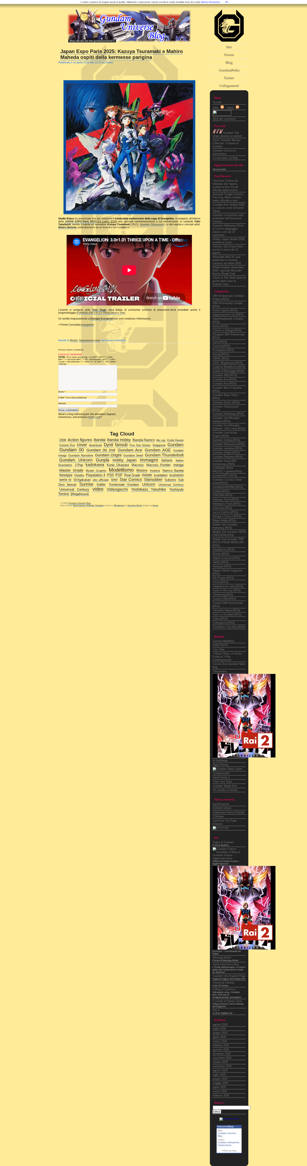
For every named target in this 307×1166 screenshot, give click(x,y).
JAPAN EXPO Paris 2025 (80, 221)
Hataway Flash (222, 499)
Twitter (229, 78)
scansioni (176, 475)
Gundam (222, 1142)
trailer (101, 484)
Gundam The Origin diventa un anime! (227, 134)
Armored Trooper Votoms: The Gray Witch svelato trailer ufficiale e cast (228, 197)
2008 (62, 440)
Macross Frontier (158, 465)
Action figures (221, 310)
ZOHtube (218, 816)
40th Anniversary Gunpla (227, 303)
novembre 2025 (222, 1057)
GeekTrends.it (221, 777)
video (98, 489)
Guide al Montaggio (224, 371)
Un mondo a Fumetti (225, 790)
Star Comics (131, 479)
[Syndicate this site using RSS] (222, 107)
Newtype (218, 566)
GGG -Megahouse (224, 362)
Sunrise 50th (220, 598)
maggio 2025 (220, 1083)
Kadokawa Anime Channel (228, 812)
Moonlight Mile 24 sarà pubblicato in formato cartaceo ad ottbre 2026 (226, 260)
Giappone (159, 445)
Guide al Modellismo (225, 366)
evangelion (87, 324)
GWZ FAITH (220, 645)
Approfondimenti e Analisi (228, 318)
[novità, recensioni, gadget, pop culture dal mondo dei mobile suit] (227, 768)
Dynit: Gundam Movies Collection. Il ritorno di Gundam (226, 143)
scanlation (160, 475)
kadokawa (95, 464)
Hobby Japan (124, 460)
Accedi (217, 102)
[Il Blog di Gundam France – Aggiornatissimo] (229, 858)
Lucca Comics (221, 512)
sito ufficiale (101, 479)
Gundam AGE (158, 450)
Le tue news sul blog (225, 157)
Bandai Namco (144, 440)
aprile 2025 (219, 1087)
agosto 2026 (220, 1024)
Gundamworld (221, 773)
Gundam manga (222, 440)
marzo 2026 (220, 1041)
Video (216, 618)
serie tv (65, 480)
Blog (229, 63)
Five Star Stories (140, 445)
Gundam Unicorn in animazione (224, 152)
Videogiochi (220, 622)
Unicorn (148, 484)
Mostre (74, 340)
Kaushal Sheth (135, 505)
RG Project (219, 577)
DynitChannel (221, 804)
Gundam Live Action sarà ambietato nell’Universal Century (227, 218)
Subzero (170, 479)
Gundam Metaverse (225, 444)
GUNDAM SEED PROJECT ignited (223, 470)
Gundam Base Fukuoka (227, 387)
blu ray (160, 440)
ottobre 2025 (220, 1062)
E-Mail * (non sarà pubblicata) (72, 397)
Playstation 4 (95, 475)
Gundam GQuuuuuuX (152, 224)
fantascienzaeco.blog (225, 964)
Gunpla (217, 491)
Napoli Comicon (222, 558)
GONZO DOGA (222, 808)
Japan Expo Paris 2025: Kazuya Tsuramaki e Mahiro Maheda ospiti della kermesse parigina (121, 54)
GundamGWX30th (224, 487)
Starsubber (153, 479)
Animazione (233, 1142)
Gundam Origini (222, 452)
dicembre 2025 (222, 1053)
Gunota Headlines (223, 641)
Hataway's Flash (223, 503)
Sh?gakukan (82, 479)
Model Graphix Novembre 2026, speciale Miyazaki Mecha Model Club (228, 270)
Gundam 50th (221, 375)
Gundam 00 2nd (100, 450)
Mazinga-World (222, 957)
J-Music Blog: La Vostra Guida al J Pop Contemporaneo (227, 656)
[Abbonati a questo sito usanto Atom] (237, 107)
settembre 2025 (222, 1066)
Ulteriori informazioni (210, 2)
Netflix (217, 562)
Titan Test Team (222, 781)
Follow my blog (229, 1150)
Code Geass (175, 440)
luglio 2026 (219, 1028)
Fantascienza (224, 1145)
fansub (217, 354)
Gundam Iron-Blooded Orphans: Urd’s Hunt (225, 427)
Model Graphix (96, 470)
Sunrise (86, 484)
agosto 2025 (220, 1070)
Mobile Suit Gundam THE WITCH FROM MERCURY (228, 541)
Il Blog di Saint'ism (224, 989)
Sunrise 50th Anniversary (228, 603)
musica (155, 470)
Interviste (218, 507)
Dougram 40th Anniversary (229, 334)
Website (62, 403)
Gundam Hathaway (224, 413)
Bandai (99, 440)
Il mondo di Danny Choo (227, 1001)
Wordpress (119, 505)
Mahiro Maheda (67, 227)
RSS (225, 298)
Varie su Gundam (223, 614)
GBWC (217, 358)
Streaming (219, 594)
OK (226, 2)
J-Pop (79, 465)
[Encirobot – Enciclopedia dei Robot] (244, 756)
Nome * (61, 392)
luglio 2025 (219, 1074)
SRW (114, 479)
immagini (149, 459)
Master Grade (71, 470)
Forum (229, 55)
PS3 (110, 475)
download (95, 445)
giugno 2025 (220, 1078)
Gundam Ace (220, 379)
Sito (229, 47)
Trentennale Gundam (124, 484)
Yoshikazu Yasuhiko (225, 627)
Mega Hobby (220, 520)
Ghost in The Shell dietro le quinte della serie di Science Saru (229, 281)
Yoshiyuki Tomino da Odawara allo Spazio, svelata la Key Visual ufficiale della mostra (225, 185)
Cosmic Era (67, 445)
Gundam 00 (71, 449)
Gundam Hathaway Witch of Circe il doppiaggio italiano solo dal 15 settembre (228, 230)
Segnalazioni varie (89, 340)
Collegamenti (229, 86)
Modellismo (220, 549)
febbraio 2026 (221, 1045)
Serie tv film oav (223, 590)
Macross (138, 465)
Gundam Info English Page (229, 976)
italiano (166, 460)
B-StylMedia (220, 760)
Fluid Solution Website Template (88, 505)
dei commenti (224, 118)
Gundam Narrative (80, 455)
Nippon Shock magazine (227, 570)
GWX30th (219, 495)
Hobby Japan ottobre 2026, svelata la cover (228, 241)
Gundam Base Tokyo (225, 395)
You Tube (218, 649)
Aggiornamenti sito (224, 314)
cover (82, 444)
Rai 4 (216, 1010)
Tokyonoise (220, 671)
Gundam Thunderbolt (164, 455)
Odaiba (79, 475)
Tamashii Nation (222, 610)
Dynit (216, 341)
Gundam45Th (221, 475)
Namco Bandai (173, 470)
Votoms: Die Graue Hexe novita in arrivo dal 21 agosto (227, 249)
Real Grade (132, 475)
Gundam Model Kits (225, 785)
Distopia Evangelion (102, 318)
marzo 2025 (220, 1091)
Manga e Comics (223, 516)
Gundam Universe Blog (79, 503)
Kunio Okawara (118, 465)
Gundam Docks (222, 402)
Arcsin (155, 505)
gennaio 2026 (221, 1049)
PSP (118, 475)
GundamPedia (229, 70)
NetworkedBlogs (225, 1126)
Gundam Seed (133, 455)
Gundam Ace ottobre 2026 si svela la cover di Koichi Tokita (228, 208)
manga (178, 465)
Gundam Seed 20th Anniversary (224, 462)
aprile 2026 (219, 1037)
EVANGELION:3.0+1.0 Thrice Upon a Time (101, 312)
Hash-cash (94, 417)
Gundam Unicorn (76, 460)
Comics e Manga (223, 330)
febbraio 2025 (221, 1095)
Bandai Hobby (119, 440)
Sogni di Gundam (223, 842)
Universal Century (223, 982)
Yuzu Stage (99, 309)
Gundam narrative (223, 448)
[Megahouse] (80, 494)
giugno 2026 (220, 1032)
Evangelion (219, 350)
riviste (216, 582)
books (216, 326)
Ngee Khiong (220, 764)
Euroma (217, 346)
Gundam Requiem (224, 456)
